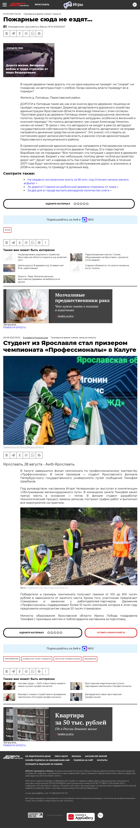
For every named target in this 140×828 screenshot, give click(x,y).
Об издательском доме (38, 756)
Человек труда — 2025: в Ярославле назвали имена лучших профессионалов (41, 684)
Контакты (102, 760)
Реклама (76, 756)
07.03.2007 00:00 (12, 14)
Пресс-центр (61, 756)
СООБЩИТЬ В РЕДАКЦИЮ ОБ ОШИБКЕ (43, 764)
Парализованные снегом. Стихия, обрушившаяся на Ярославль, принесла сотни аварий (106, 257)
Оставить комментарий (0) (111, 633)
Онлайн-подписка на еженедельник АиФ (47, 760)
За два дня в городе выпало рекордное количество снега (68, 190)
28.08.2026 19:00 (11, 337)
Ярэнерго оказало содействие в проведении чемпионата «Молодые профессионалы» (42, 695)
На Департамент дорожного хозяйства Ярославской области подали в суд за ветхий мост (42, 257)
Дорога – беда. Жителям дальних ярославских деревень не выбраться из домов (39, 279)
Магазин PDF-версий (96, 756)
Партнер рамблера (55, 815)
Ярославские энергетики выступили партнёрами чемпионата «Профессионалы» (108, 684)
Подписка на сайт (83, 760)
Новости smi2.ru (14, 327)
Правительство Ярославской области (23, 447)
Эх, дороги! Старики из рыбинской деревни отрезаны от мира (71, 186)
